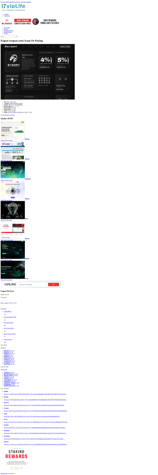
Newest (6, 29)
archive (21, 103)
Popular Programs (8, 30)
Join (2, 303)
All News (3, 348)
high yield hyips (14, 103)
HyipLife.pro (4, 473)
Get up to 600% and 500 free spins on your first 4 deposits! (16, 2)
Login (6, 303)
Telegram (6, 14)
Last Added (7, 27)
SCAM (6, 33)
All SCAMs (4, 369)
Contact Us (7, 16)
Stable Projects (8, 32)
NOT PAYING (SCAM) (14, 112)
